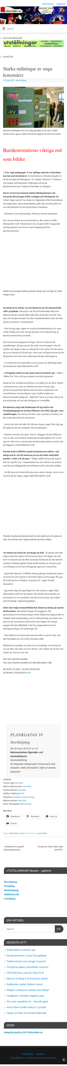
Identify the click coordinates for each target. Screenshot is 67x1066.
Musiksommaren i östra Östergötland (26, 955)
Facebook (17, 797)
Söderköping (11, 890)
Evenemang (28, 797)
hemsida (19, 783)
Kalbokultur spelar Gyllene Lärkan (25, 984)
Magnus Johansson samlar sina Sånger (28, 990)
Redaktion (61, 4)
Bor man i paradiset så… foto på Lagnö (27, 1001)
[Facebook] (63, 11)
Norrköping (21, 80)
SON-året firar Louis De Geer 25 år (25, 972)
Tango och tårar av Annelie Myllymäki (26, 1013)
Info (22, 793)
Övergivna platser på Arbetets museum (27, 967)
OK (58, 928)
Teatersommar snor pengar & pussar (26, 961)
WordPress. (52, 1058)
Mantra (41, 1058)
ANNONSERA (48, 4)
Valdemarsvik (11, 894)
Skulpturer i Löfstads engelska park (25, 995)
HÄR (29, 672)
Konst (22, 833)
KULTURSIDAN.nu (18, 1058)
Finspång (9, 886)
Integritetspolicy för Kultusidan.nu (23, 1032)
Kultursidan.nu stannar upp (21, 949)
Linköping (9, 898)
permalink (42, 833)
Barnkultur (14, 833)
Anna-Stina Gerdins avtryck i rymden (26, 1007)
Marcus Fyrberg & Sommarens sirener (27, 978)
